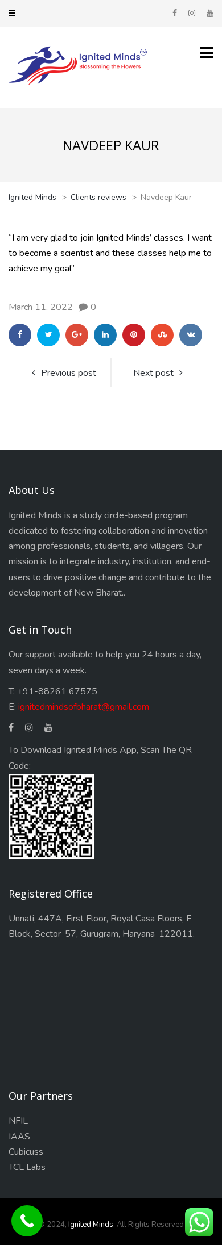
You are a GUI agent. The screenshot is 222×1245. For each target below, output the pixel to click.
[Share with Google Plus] (76, 335)
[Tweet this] (48, 335)
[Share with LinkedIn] (105, 335)
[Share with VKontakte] (190, 335)
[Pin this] (133, 335)
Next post (153, 373)
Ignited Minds (90, 1224)
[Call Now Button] (27, 1220)
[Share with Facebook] (20, 335)
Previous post (68, 373)
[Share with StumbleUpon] (162, 335)
